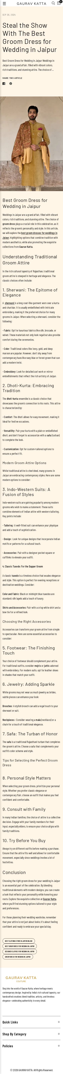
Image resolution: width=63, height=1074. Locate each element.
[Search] (53, 3)
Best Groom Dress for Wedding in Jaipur (19, 946)
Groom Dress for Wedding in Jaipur (18, 957)
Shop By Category (14, 1034)
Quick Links (10, 1022)
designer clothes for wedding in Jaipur (19, 951)
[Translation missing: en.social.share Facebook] (5, 84)
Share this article (12, 78)
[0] (58, 3)
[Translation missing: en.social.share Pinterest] (11, 84)
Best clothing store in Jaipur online (18, 941)
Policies (8, 1046)
